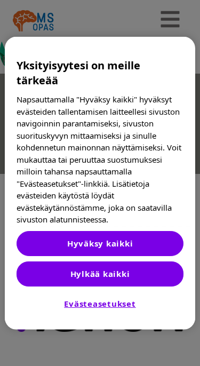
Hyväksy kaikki (100, 243)
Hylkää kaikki (100, 273)
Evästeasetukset (99, 303)
